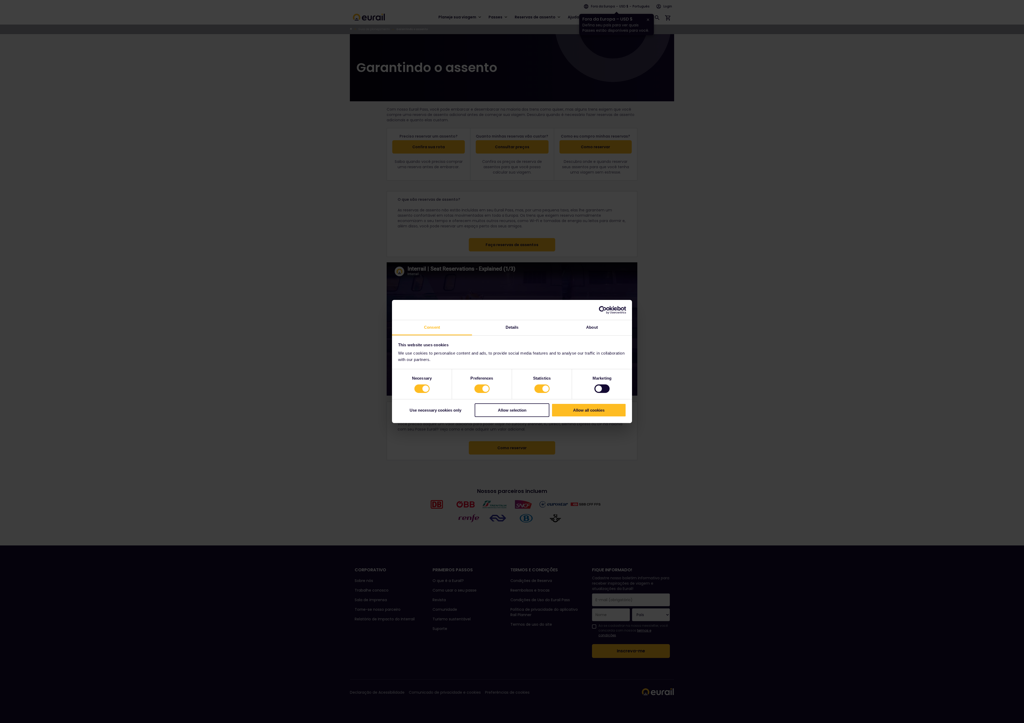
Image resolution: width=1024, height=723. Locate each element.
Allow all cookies (589, 410)
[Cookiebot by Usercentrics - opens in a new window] (602, 310)
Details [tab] (512, 327)
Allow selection (512, 410)
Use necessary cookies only (435, 410)
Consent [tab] (432, 327)
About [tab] (592, 327)
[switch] (482, 388)
